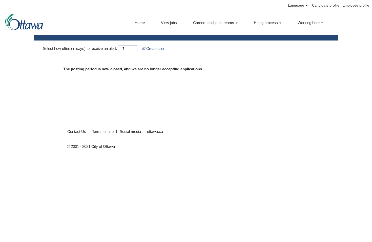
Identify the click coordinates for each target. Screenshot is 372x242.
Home (140, 23)
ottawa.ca (155, 131)
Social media (130, 131)
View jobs (169, 23)
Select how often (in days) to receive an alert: (80, 48)
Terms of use (103, 131)
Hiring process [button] (266, 23)
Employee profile (355, 5)
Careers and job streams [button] (214, 23)
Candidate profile (325, 5)
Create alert (155, 48)
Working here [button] (309, 23)
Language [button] (296, 5)
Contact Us (76, 131)
